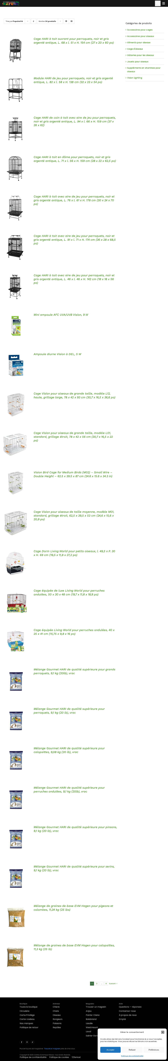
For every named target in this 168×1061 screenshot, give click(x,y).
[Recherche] (158, 3)
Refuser (132, 1050)
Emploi (122, 1019)
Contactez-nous (127, 1011)
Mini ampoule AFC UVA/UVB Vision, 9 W (61, 314)
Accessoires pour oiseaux (140, 36)
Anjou (88, 1011)
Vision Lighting (134, 77)
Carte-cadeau (27, 1019)
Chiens (56, 1006)
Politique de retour (29, 1027)
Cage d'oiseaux (135, 48)
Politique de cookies (59, 1057)
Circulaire (24, 1011)
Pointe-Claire (92, 1015)
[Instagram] (27, 1042)
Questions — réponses (130, 1006)
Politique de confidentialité (132, 1056)
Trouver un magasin (96, 1006)
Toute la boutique (28, 1006)
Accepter (110, 1050)
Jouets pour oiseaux (137, 61)
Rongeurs (57, 1019)
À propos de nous (128, 1015)
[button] (162, 1032)
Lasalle (89, 1023)
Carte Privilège (27, 1015)
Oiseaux (57, 1015)
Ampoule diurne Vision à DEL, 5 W (57, 354)
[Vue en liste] (71, 21)
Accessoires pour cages (140, 29)
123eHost (76, 1057)
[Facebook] (21, 1042)
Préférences (154, 1050)
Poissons (57, 1023)
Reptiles (57, 1027)
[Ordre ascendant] (33, 21)
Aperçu (15, 51)
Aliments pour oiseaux (138, 42)
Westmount (92, 1027)
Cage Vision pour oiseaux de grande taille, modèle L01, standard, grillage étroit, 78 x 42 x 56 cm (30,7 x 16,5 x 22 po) (73, 436)
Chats (56, 1011)
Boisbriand (91, 1019)
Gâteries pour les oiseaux (140, 55)
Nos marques (26, 1023)
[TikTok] (32, 1042)
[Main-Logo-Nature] (11, 3)
